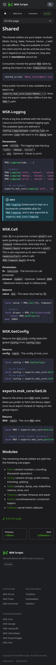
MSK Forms (8, 594)
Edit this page (14, 518)
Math (10, 469)
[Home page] (5, 13)
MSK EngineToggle (12, 638)
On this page (11, 21)
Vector (11, 499)
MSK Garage (9, 623)
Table (10, 486)
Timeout (12, 494)
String (10, 478)
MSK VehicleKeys (11, 633)
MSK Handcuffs (11, 628)
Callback (12, 507)
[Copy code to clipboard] (49, 76)
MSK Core (8, 619)
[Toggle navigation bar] (4, 4)
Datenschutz (21, 661)
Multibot (30, 603)
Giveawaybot (32, 598)
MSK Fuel (7, 642)
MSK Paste (8, 598)
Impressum (8, 661)
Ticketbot (30, 594)
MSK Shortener (10, 603)
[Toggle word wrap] (44, 76)
